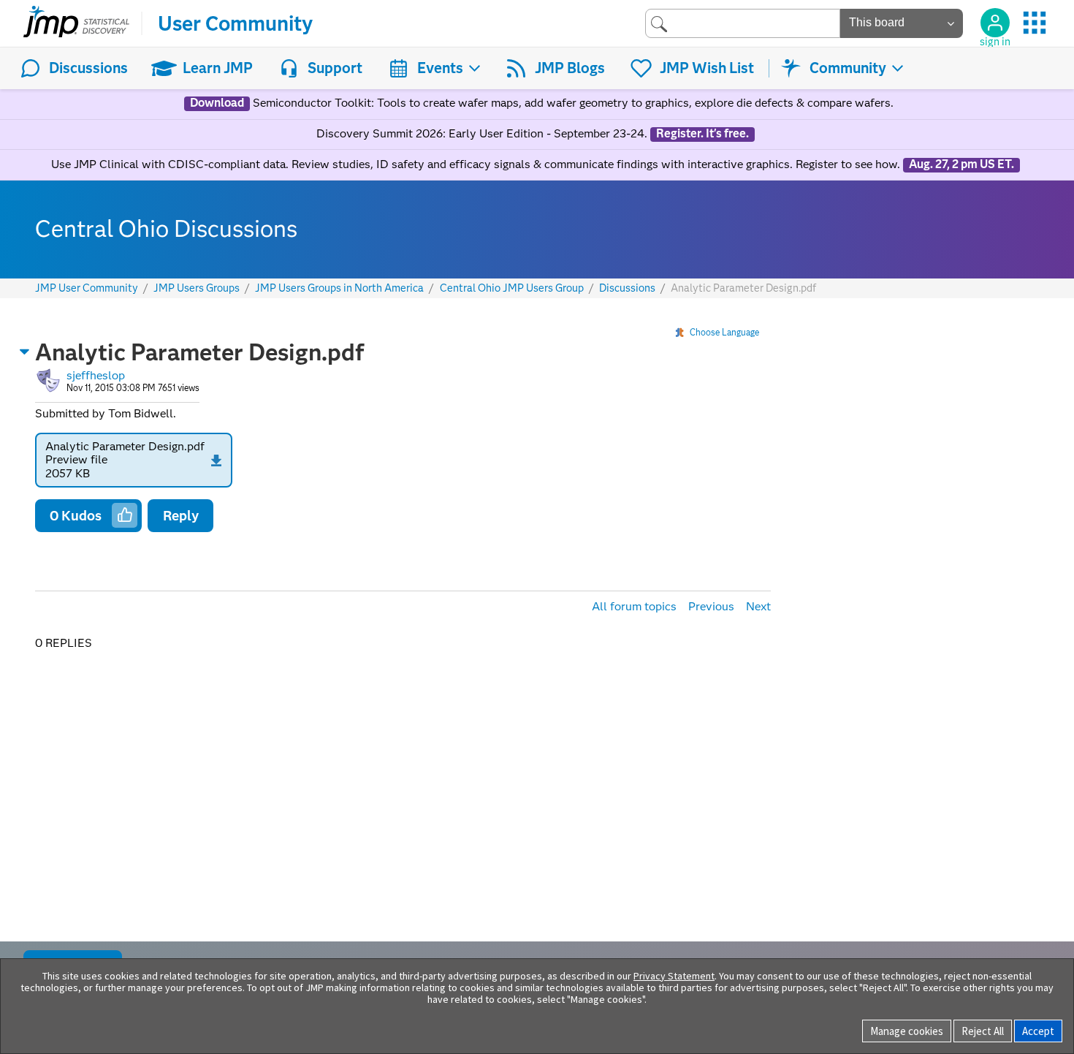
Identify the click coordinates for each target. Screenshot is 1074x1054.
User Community (235, 23)
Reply (181, 515)
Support (335, 68)
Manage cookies (906, 1031)
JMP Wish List (707, 68)
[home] (76, 23)
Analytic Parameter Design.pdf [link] (743, 288)
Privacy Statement (674, 975)
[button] (25, 351)
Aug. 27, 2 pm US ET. (961, 164)
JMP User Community (86, 288)
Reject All (982, 1031)
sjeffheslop (95, 375)
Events (440, 68)
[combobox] (742, 23)
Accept (1038, 1031)
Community (848, 68)
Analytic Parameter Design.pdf (125, 446)
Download (217, 103)
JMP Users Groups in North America (339, 288)
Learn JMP (218, 68)
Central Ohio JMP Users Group (512, 288)
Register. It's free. (702, 133)
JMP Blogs (570, 68)
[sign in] (995, 22)
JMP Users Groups (196, 288)
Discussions (88, 68)
